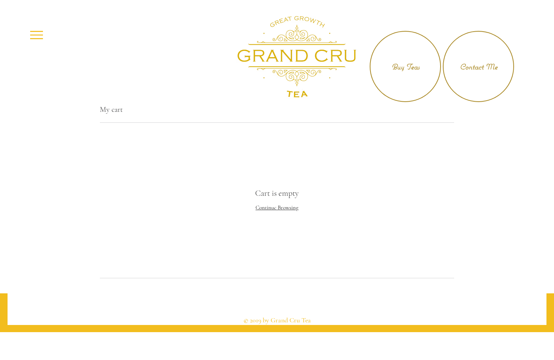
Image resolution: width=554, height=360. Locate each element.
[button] (36, 35)
